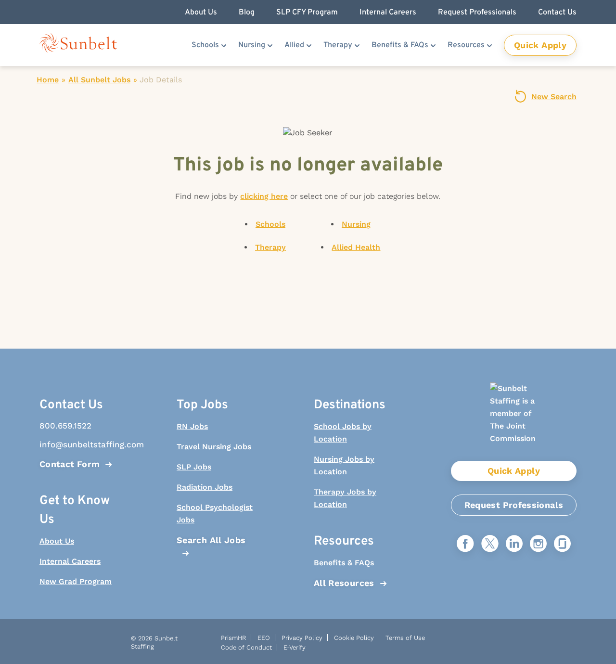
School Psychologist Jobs (215, 513)
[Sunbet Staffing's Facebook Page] (465, 544)
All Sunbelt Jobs (99, 79)
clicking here (264, 196)
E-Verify (294, 647)
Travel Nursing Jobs (214, 446)
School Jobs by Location (343, 432)
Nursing (251, 45)
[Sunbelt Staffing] (78, 45)
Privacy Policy (302, 638)
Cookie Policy (354, 638)
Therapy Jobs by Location (345, 498)
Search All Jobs (211, 540)
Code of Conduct (246, 647)
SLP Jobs (194, 466)
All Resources (344, 583)
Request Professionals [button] (477, 12)
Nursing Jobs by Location (344, 465)
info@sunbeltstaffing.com (79, 444)
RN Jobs (192, 426)
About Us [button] (201, 12)
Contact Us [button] (557, 12)
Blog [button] (247, 12)
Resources (466, 45)
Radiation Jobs (204, 487)
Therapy (337, 45)
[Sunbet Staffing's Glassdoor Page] (562, 544)
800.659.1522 (65, 425)
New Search (554, 96)
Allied (294, 45)
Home (48, 79)
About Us (56, 541)
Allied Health (356, 247)
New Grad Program (75, 581)
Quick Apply (540, 45)
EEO (263, 638)
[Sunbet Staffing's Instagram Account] (538, 544)
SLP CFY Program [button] (307, 12)
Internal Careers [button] (387, 12)
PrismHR (233, 638)
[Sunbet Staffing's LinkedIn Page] (514, 544)
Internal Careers (70, 561)
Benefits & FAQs (400, 45)
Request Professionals (514, 505)
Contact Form (69, 464)
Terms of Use (405, 638)
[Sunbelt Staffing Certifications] (513, 421)
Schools (205, 45)
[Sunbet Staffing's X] (490, 544)
